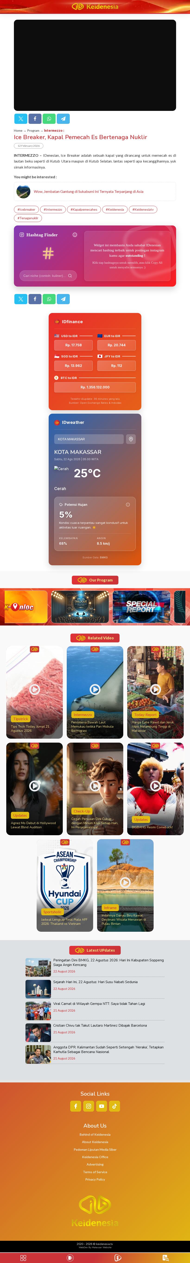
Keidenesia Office (95, 1157)
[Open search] (165, 1258)
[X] (20, 119)
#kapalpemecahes (84, 209)
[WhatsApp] (49, 119)
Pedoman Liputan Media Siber (95, 1149)
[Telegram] (63, 119)
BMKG (104, 557)
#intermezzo (53, 209)
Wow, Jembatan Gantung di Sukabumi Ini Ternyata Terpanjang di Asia (88, 191)
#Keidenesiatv (143, 209)
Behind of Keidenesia (95, 1134)
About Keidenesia (95, 1142)
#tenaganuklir (28, 218)
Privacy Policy (95, 1179)
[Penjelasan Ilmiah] (128, 505)
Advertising (95, 1164)
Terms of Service (95, 1172)
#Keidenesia (115, 209)
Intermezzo (53, 130)
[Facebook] (34, 119)
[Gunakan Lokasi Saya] (131, 439)
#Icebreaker (26, 209)
